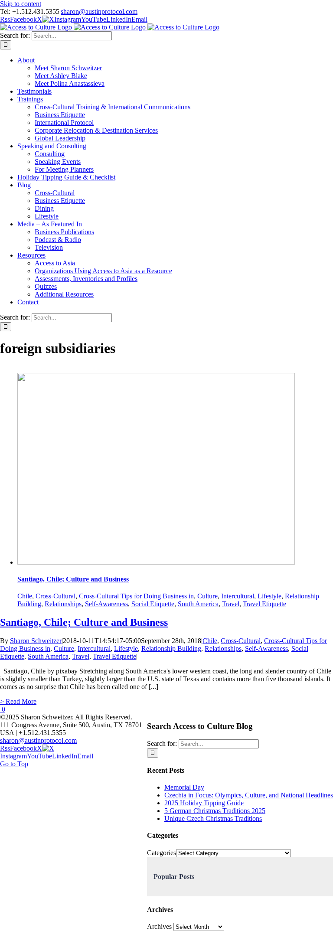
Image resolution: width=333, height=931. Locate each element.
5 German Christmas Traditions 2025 (214, 810)
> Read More (18, 701)
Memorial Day (184, 787)
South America (198, 604)
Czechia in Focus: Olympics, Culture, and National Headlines (248, 795)
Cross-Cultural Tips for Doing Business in (136, 596)
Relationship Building (171, 648)
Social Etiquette (152, 604)
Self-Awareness (106, 604)
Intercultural (237, 596)
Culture (207, 596)
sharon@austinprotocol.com (99, 11)
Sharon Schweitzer (36, 640)
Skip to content (20, 3)
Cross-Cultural (55, 596)
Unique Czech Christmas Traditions (213, 818)
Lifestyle (269, 596)
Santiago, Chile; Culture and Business (73, 579)
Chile (24, 596)
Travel (230, 604)
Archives (159, 926)
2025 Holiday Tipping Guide (204, 803)
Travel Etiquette (264, 604)
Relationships (63, 604)
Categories (161, 852)
